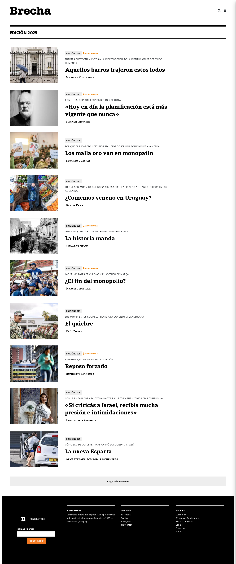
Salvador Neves (77, 245)
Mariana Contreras (80, 77)
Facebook (126, 514)
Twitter (124, 517)
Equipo (179, 524)
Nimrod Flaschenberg (102, 458)
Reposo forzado (86, 365)
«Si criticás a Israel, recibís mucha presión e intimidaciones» (111, 408)
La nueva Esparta (88, 450)
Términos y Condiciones (187, 517)
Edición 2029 (73, 53)
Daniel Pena (74, 205)
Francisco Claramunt (81, 420)
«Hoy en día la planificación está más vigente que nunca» (116, 109)
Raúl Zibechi (74, 331)
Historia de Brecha (184, 521)
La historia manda (90, 237)
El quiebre (79, 323)
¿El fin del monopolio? (95, 280)
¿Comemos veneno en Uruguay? (108, 197)
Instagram (126, 521)
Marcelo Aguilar (78, 288)
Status (179, 531)
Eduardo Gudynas (78, 160)
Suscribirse (181, 514)
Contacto (180, 528)
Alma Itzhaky (75, 458)
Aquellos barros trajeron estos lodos (115, 69)
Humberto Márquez (80, 373)
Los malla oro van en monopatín (109, 152)
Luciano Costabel (78, 121)
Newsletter (126, 524)
